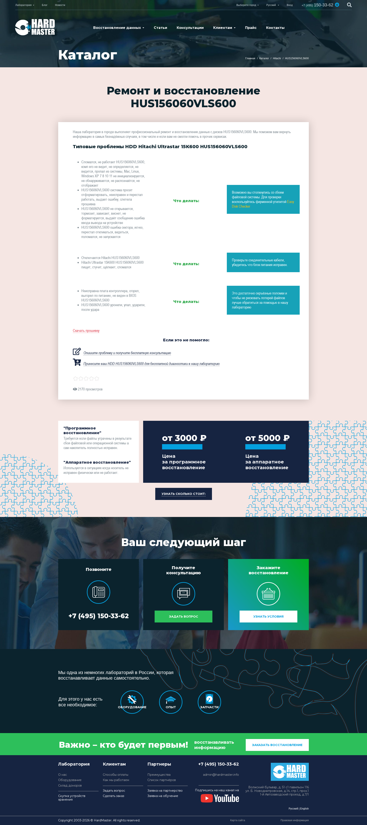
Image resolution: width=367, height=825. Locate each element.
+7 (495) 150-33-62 (98, 616)
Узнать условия (268, 616)
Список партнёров (161, 780)
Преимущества (159, 775)
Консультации (190, 28)
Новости (60, 5)
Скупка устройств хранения (71, 797)
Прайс (251, 28)
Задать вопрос (183, 616)
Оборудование (70, 780)
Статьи (160, 28)
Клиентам (222, 28)
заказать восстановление (277, 745)
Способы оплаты (115, 775)
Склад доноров (70, 785)
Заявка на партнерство (165, 791)
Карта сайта (237, 820)
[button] (337, 4)
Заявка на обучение (162, 796)
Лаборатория (23, 5)
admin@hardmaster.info (221, 775)
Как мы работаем (116, 780)
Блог (44, 5)
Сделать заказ (113, 796)
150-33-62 (317, 5)
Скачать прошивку (86, 330)
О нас (62, 775)
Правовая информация (295, 820)
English (304, 808)
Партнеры (159, 764)
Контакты (275, 28)
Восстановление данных (117, 28)
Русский (293, 808)
